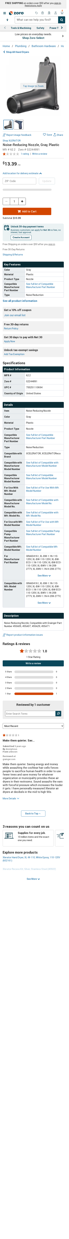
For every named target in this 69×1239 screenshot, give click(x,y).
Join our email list (14, 315)
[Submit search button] (61, 19)
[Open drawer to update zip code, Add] (7, 20)
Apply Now (9, 341)
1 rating (25, 153)
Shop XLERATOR (12, 140)
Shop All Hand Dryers (17, 52)
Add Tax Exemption (14, 354)
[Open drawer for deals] (36, 13)
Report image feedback (18, 134)
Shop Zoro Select (33, 38)
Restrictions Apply (33, 5)
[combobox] (40, 19)
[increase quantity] (22, 201)
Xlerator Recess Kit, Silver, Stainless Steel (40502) (29, 869)
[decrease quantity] (6, 201)
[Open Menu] (4, 13)
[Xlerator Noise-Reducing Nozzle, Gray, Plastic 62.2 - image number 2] (18, 124)
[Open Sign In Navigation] (55, 13)
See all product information (20, 301)
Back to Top (31, 813)
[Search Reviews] (58, 713)
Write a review (39, 153)
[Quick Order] (43, 13)
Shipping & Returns (13, 254)
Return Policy (11, 328)
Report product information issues (24, 634)
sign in (57, 3)
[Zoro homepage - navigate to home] (16, 13)
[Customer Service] (49, 13)
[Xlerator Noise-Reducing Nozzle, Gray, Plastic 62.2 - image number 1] (8, 124)
